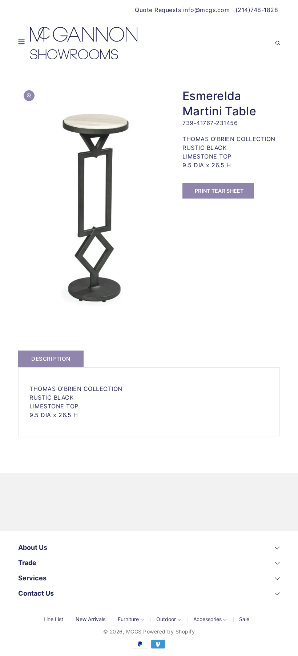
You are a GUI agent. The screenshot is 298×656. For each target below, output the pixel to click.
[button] (21, 43)
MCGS (134, 631)
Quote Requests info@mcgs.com (182, 9)
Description (51, 358)
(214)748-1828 (256, 9)
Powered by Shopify (169, 631)
